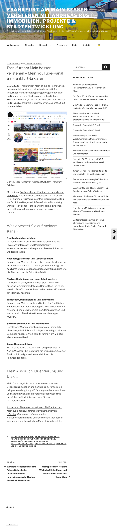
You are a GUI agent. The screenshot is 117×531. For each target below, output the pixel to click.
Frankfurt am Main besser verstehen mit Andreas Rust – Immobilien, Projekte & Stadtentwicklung (52, 18)
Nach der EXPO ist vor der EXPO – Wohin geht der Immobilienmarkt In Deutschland (89, 162)
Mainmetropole (45, 439)
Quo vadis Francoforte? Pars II (86, 125)
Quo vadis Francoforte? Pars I (86, 130)
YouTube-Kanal (28, 446)
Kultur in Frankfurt (23, 439)
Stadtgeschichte (45, 444)
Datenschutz (12, 524)
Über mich (44, 45)
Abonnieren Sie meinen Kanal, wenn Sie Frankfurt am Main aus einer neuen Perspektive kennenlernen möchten (34, 411)
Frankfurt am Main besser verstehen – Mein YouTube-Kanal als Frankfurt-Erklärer (90, 211)
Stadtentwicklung (22, 444)
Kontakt (86, 45)
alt (10, 115)
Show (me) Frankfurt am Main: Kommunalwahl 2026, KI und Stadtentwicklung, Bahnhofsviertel (88, 116)
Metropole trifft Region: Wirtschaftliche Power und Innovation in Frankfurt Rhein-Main (91, 199)
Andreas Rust (33, 64)
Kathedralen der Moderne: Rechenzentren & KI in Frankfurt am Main (89, 87)
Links (74, 45)
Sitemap (10, 507)
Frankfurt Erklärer (47, 437)
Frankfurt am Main (22, 437)
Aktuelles (29, 45)
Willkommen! (13, 45)
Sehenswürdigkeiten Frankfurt (30, 441)
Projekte (61, 45)
